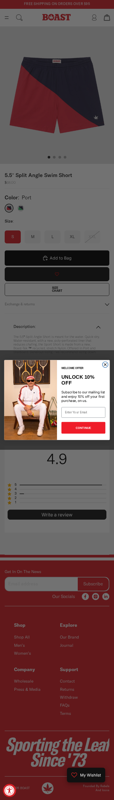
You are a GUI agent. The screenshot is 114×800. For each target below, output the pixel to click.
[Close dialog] (105, 365)
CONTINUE (83, 428)
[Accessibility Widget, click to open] (9, 790)
